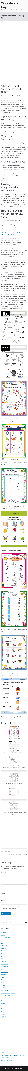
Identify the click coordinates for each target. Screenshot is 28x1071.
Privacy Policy (5, 1057)
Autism (3, 935)
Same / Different (5, 995)
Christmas (4, 945)
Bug (2, 943)
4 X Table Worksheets (8, 851)
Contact (3, 1052)
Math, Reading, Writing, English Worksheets (13, 1055)
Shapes (3, 998)
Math (2, 969)
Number (3, 977)
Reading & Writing (6, 990)
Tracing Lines (4, 1011)
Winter (3, 1014)
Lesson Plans (4, 966)
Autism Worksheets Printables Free (16, 854)
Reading (3, 987)
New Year (3, 974)
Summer (3, 1006)
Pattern (3, 982)
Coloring (3, 948)
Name (3, 887)
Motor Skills (4, 972)
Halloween (4, 961)
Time (2, 1009)
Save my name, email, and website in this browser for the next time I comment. (15, 907)
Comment (4, 872)
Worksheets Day (18, 1068)
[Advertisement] (14, 39)
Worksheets (4, 1016)
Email (3, 893)
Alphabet (3, 932)
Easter (3, 953)
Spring (3, 1003)
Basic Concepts (5, 937)
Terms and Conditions (7, 1060)
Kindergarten (4, 964)
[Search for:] (14, 922)
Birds (2, 940)
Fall (2, 958)
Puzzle (3, 985)
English (3, 956)
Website (3, 900)
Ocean (3, 980)
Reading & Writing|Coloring (8, 993)
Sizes (2, 1001)
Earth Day (4, 951)
